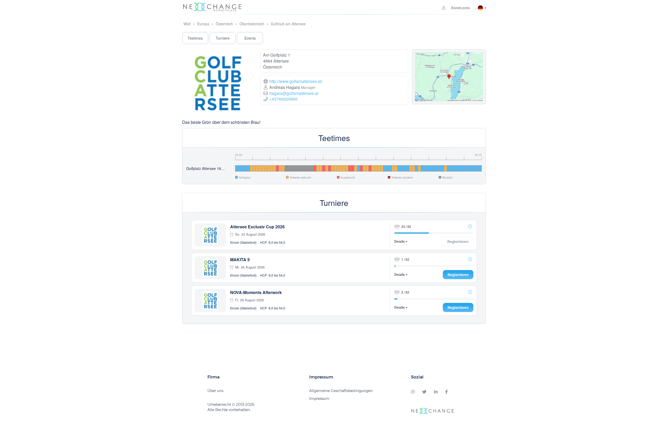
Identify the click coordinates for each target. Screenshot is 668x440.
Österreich (224, 23)
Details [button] (399, 241)
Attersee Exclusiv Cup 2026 (257, 227)
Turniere (223, 38)
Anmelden (460, 7)
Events (250, 38)
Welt (187, 23)
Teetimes (195, 38)
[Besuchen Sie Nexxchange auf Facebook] (446, 392)
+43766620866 (283, 99)
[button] (470, 226)
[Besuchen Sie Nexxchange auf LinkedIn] (436, 392)
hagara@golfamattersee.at (293, 93)
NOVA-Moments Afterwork (256, 292)
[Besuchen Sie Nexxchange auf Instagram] (413, 392)
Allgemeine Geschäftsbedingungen (341, 390)
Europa (203, 23)
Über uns (215, 390)
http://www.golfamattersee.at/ (295, 81)
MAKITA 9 (240, 259)
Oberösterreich (252, 23)
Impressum (319, 398)
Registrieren (458, 274)
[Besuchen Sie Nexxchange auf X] (424, 392)
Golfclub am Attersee (288, 23)
